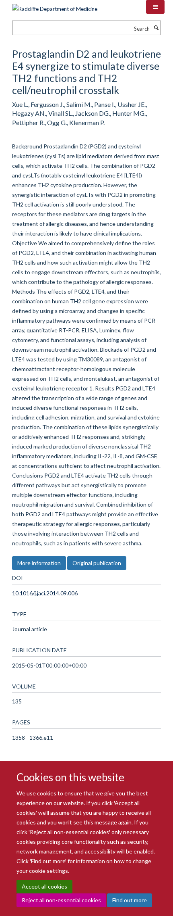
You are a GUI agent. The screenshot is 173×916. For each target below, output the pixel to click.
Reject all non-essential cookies (61, 900)
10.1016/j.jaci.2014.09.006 (45, 593)
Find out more (129, 900)
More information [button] (39, 562)
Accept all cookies (44, 886)
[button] (155, 7)
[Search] (156, 27)
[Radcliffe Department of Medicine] (54, 6)
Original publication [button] (96, 562)
